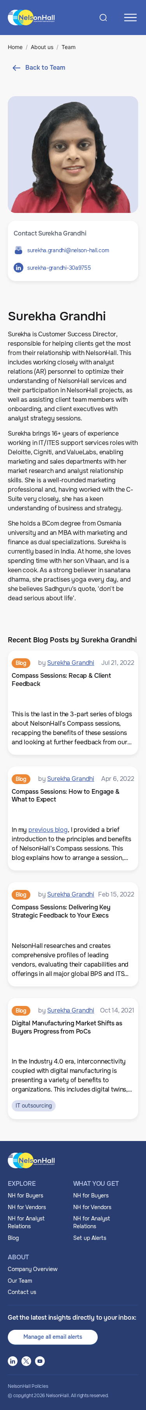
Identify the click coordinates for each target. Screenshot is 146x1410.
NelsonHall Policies (28, 1386)
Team (69, 47)
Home (15, 47)
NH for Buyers (25, 1195)
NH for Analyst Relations (26, 1222)
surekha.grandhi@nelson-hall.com (68, 250)
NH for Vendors (27, 1207)
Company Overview (33, 1269)
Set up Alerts (89, 1237)
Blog (13, 1237)
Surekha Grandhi (70, 663)
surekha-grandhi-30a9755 (59, 267)
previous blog (48, 830)
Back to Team (45, 67)
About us (42, 47)
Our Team (20, 1280)
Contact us (22, 1292)
